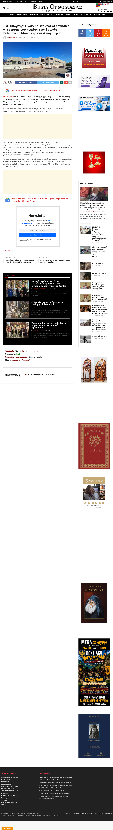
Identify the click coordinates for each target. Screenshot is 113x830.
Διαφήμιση (5, 1)
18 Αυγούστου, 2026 (98, 315)
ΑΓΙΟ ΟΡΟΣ (11, 14)
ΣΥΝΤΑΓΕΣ (4, 804)
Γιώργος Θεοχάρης (87, 211)
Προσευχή (26, 360)
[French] (103, 4)
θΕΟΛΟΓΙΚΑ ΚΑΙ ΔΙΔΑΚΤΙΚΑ (9, 802)
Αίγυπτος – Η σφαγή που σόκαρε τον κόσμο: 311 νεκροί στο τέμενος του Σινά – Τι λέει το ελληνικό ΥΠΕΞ (100, 252)
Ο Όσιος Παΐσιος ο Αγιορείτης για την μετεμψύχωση (54, 793)
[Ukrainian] (99, 6)
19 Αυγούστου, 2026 (99, 211)
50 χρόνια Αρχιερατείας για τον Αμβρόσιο (51, 790)
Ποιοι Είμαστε (12, 1)
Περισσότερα (85, 222)
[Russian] (105, 4)
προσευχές (16, 360)
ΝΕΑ (22, 351)
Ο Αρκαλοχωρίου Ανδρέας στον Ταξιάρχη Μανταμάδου (47, 303)
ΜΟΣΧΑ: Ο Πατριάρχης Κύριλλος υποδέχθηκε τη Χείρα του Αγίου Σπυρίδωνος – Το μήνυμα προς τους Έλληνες (99, 234)
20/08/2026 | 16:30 (45, 330)
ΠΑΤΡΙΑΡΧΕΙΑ (34, 14)
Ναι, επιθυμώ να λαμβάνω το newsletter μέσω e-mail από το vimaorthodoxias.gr (35, 240)
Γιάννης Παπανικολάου (40, 288)
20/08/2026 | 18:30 (45, 307)
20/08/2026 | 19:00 (51, 288)
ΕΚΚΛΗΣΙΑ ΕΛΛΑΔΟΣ (46, 14)
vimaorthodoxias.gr (10, 813)
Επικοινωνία (20, 1)
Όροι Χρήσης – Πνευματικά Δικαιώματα (34, 1)
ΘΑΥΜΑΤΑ (4, 800)
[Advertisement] (37, 126)
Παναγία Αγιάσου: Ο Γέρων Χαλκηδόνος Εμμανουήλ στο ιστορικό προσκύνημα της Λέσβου (48, 283)
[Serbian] (108, 4)
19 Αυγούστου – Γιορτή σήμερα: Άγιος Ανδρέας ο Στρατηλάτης (98, 286)
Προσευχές (4, 798)
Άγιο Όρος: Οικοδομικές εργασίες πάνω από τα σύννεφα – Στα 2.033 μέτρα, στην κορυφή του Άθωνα (99, 325)
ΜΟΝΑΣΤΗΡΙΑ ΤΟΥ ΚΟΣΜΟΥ (82, 14)
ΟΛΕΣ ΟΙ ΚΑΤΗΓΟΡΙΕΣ (99, 14)
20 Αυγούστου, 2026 (98, 301)
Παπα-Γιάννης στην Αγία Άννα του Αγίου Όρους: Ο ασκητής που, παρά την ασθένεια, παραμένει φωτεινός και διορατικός (93, 206)
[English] (101, 4)
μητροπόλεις (35, 351)
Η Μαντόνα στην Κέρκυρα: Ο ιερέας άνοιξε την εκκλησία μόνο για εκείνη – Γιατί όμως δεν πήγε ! (100, 309)
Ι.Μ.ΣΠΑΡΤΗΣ (8, 250)
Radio (76, 1)
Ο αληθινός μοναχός (99, 336)
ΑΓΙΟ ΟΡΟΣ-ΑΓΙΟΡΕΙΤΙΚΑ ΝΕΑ (9, 791)
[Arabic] (97, 4)
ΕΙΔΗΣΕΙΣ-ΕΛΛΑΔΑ (6, 784)
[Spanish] (97, 6)
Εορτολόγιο (9, 357)
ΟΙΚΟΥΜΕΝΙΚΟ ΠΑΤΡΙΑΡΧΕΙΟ (9, 777)
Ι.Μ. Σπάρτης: (8, 97)
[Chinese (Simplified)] (99, 4)
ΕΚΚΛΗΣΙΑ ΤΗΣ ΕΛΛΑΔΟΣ (8, 788)
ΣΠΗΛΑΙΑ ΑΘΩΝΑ (98, 273)
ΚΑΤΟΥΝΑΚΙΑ (97, 263)
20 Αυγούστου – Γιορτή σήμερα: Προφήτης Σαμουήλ (99, 297)
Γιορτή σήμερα (21, 357)
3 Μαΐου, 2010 (96, 265)
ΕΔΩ (18, 354)
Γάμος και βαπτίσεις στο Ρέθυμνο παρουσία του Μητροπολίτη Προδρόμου (48, 325)
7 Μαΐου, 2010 (96, 275)
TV (68, 1)
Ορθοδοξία (9, 351)
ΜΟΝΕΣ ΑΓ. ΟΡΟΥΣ (22, 14)
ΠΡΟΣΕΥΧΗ (68, 14)
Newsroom (12, 37)
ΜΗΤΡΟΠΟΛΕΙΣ (58, 14)
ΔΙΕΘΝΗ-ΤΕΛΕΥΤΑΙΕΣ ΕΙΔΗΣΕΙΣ (10, 786)
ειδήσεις (24, 374)
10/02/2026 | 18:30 (23, 37)
